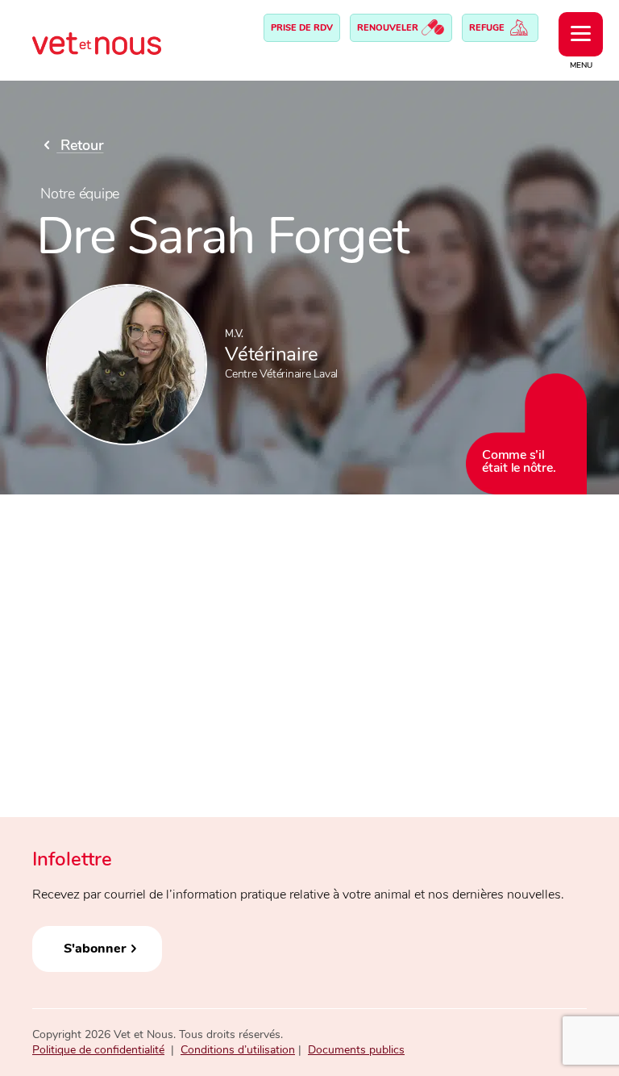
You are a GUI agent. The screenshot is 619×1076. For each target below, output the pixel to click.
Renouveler (389, 28)
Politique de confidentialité (98, 1049)
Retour (79, 145)
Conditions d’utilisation (238, 1049)
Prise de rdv (302, 28)
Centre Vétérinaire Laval (281, 374)
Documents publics (356, 1049)
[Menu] (581, 34)
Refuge (488, 28)
